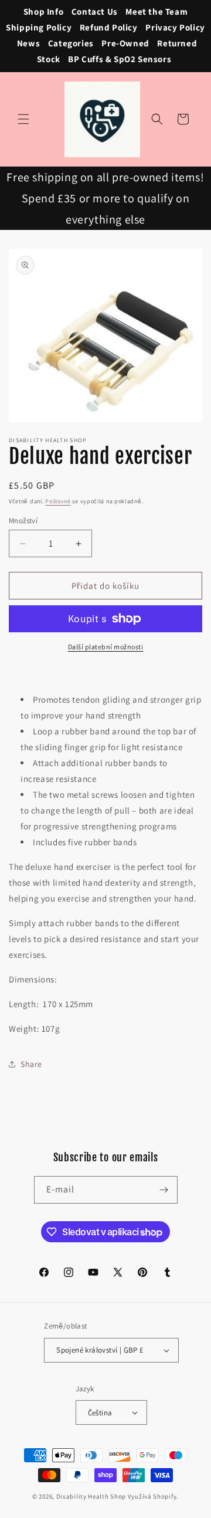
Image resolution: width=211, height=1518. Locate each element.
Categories (71, 43)
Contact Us (95, 11)
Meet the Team (156, 11)
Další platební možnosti (106, 646)
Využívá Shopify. (153, 1496)
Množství (23, 521)
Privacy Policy (175, 27)
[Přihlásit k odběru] (164, 1190)
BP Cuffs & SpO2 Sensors (119, 59)
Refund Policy (109, 27)
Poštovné (58, 501)
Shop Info (43, 11)
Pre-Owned (125, 43)
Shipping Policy (39, 27)
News (28, 43)
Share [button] (31, 1064)
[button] (23, 119)
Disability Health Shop (91, 1496)
